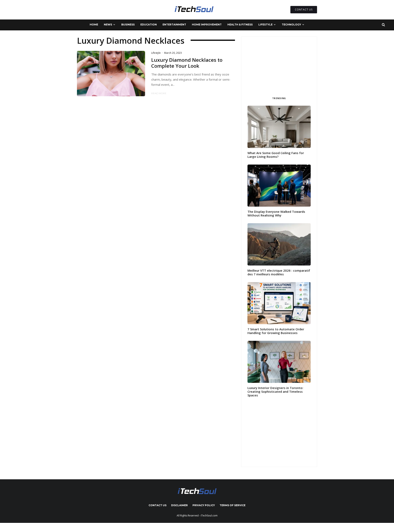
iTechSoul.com (209, 515)
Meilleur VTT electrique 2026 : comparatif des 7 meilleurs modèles (278, 272)
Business (128, 24)
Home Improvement (207, 24)
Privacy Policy (203, 505)
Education (148, 24)
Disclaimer (179, 505)
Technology (291, 24)
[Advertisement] (279, 65)
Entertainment (174, 24)
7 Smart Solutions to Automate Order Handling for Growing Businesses (275, 331)
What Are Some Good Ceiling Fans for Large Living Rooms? (275, 154)
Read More (158, 93)
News (108, 24)
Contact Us (157, 505)
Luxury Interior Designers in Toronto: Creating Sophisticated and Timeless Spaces (275, 391)
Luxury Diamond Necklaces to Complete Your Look (186, 63)
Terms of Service (232, 505)
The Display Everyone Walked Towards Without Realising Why (276, 213)
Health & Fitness (240, 24)
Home (94, 24)
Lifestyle (265, 24)
